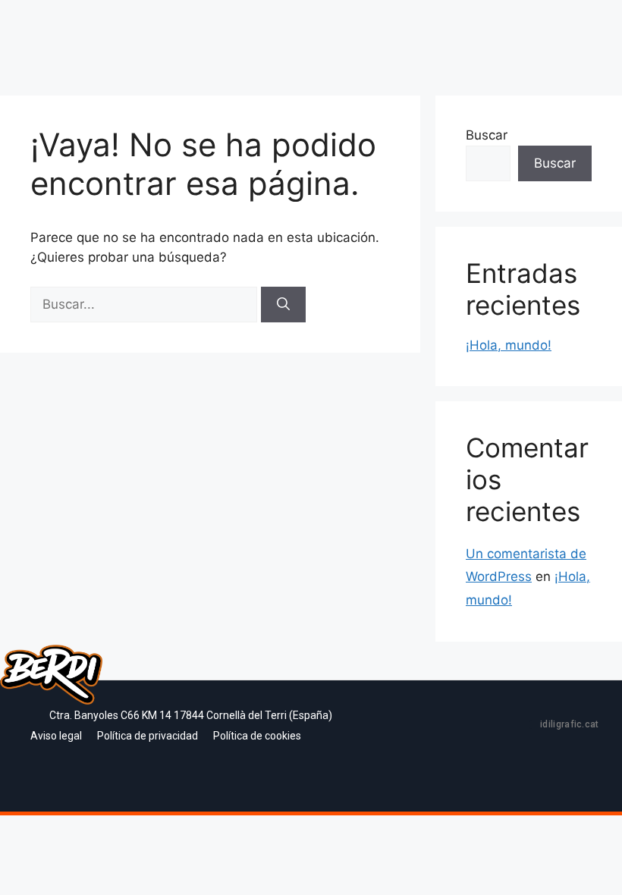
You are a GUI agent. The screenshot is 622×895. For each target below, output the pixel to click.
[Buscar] (283, 305)
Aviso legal (56, 736)
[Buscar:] (145, 304)
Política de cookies (257, 736)
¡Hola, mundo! (508, 345)
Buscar (486, 135)
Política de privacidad (147, 736)
